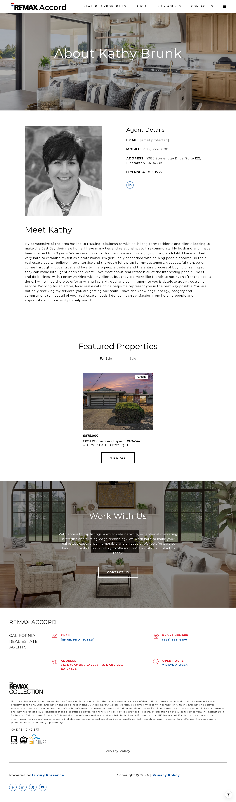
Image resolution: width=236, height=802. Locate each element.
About (142, 6)
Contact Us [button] (118, 572)
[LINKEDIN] (130, 185)
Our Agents (169, 6)
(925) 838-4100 (174, 639)
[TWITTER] (33, 787)
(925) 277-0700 (155, 149)
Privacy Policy (118, 751)
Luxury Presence (48, 775)
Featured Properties (105, 6)
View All (118, 457)
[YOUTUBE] (42, 787)
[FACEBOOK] (13, 787)
